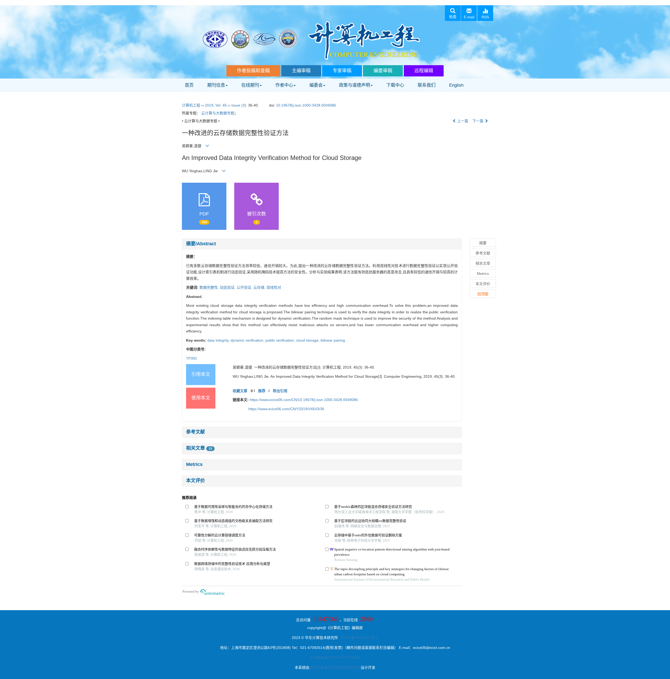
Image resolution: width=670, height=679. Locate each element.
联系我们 (427, 85)
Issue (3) (238, 105)
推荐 (261, 391)
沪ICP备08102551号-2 (359, 638)
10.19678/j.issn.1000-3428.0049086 (306, 105)
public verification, (280, 340)
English (456, 85)
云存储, (259, 287)
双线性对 (273, 287)
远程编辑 (423, 70)
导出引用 (280, 391)
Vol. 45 (221, 105)
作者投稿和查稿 (253, 70)
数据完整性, (209, 287)
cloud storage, (308, 340)
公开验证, (245, 287)
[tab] (322, 244)
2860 (366, 619)
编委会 (316, 85)
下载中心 (395, 85)
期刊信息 (216, 85)
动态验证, (228, 287)
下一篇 (478, 121)
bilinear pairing (333, 340)
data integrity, (219, 340)
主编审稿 (301, 70)
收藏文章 (240, 391)
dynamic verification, (248, 340)
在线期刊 (250, 85)
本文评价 (195, 480)
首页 (189, 85)
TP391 (191, 358)
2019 (209, 105)
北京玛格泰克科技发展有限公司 (335, 667)
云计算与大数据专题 (217, 113)
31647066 (325, 619)
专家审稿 (342, 70)
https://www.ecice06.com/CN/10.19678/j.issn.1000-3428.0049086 (304, 400)
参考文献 (195, 432)
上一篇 (462, 121)
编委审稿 (382, 70)
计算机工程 (191, 105)
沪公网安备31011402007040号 (335, 657)
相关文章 (199, 448)
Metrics (194, 464)
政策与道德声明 (354, 85)
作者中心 (284, 85)
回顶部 (482, 294)
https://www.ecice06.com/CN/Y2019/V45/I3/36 (286, 409)
